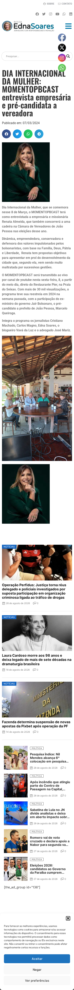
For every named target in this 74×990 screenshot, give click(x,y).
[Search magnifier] (68, 56)
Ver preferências (37, 980)
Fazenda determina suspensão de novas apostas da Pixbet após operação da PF (36, 724)
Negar (37, 970)
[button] (68, 918)
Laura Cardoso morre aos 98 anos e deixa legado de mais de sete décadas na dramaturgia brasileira (36, 659)
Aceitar (37, 959)
